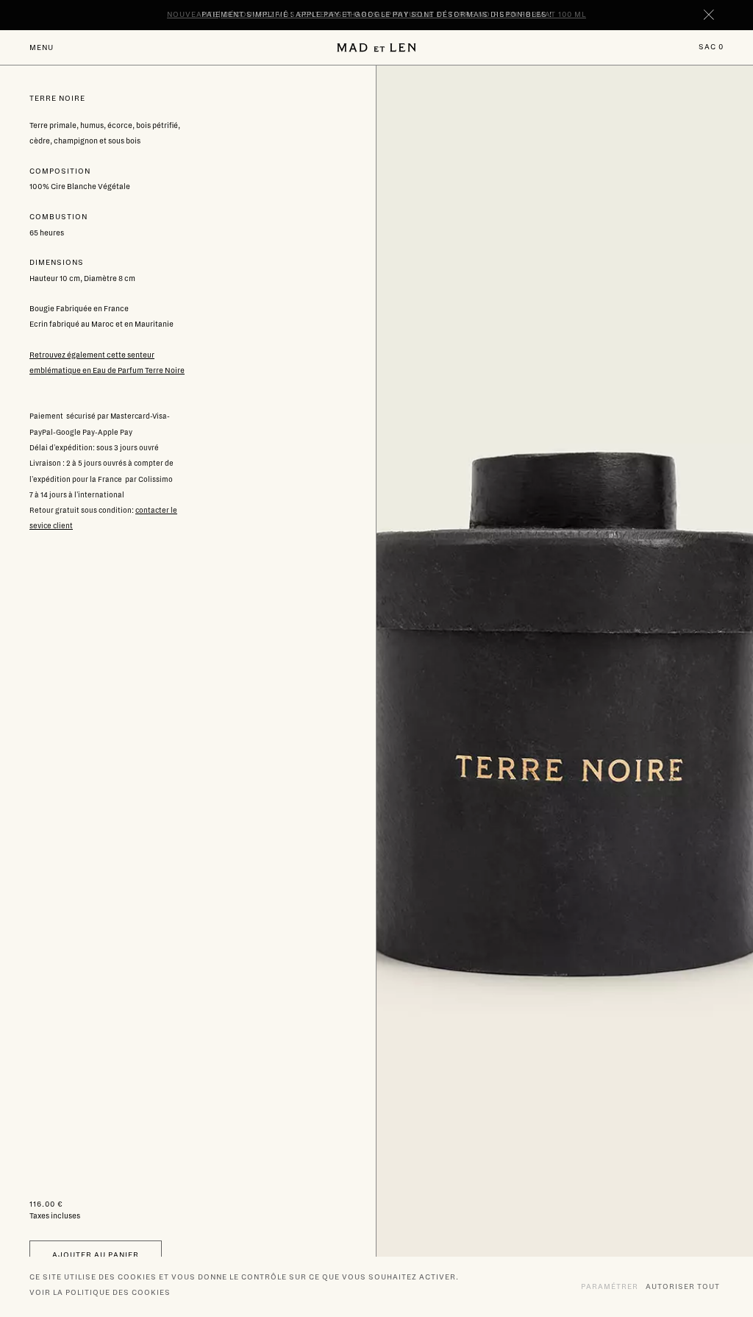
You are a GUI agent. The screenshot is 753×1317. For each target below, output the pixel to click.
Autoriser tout (683, 1286)
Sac (711, 47)
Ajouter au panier (95, 1255)
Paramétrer (609, 1286)
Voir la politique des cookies (100, 1292)
